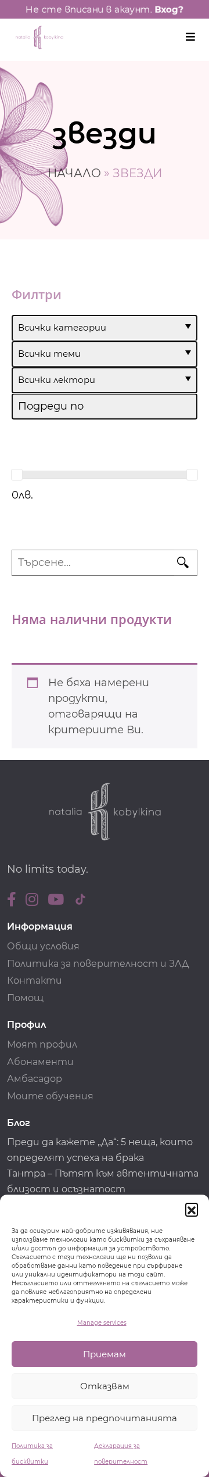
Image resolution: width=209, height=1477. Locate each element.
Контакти (34, 980)
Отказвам (104, 1386)
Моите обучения (50, 1096)
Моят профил (42, 1044)
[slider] (17, 475)
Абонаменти (40, 1061)
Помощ (25, 997)
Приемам (104, 1354)
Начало (74, 173)
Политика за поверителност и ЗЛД (98, 963)
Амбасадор (34, 1078)
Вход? (168, 9)
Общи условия (43, 946)
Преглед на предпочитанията (104, 1418)
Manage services (102, 1323)
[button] (191, 1209)
